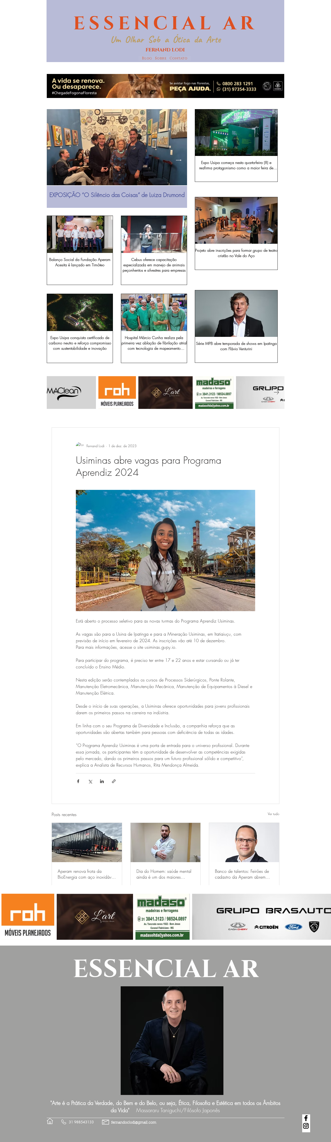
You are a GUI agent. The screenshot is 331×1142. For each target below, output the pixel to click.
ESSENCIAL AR (165, 23)
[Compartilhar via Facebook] (78, 781)
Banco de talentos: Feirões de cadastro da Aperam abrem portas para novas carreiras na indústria (243, 874)
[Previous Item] (55, 160)
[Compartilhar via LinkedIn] (102, 781)
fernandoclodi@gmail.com (133, 1123)
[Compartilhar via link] (113, 781)
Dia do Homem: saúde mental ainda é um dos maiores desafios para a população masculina (163, 874)
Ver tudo (273, 813)
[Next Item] (178, 160)
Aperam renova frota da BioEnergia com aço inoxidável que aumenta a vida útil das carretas (86, 874)
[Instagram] (306, 1126)
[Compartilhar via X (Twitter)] (90, 781)
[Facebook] (306, 1118)
